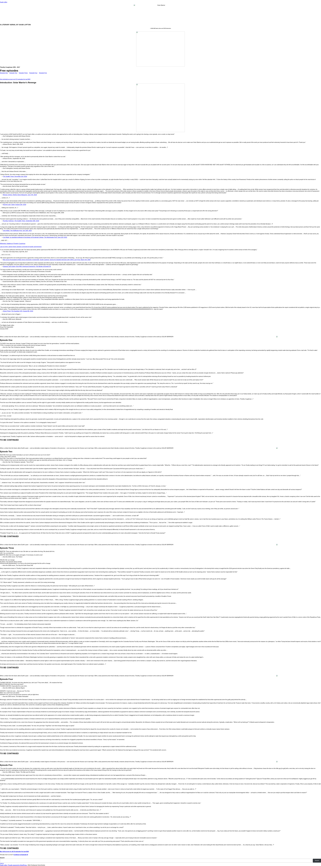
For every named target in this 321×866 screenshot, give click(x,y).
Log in (2, 863)
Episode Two (13, 73)
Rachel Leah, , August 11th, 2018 (14, 204)
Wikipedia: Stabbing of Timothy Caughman (12, 243)
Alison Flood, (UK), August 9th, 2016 (18, 311)
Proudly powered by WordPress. (17, 865)
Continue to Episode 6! (20, 854)
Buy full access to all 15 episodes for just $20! (14, 851)
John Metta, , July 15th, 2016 (17, 230)
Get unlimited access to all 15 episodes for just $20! (15, 79)
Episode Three (23, 73)
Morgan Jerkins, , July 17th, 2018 (20, 195)
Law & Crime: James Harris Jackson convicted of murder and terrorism (21, 246)
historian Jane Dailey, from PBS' (27, 266)
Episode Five (43, 73)
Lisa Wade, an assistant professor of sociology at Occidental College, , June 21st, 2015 (35, 237)
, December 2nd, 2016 (15, 176)
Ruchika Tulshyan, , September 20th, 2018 (21, 221)
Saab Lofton (3, 2)
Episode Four (33, 73)
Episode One (4, 73)
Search (2, 857)
